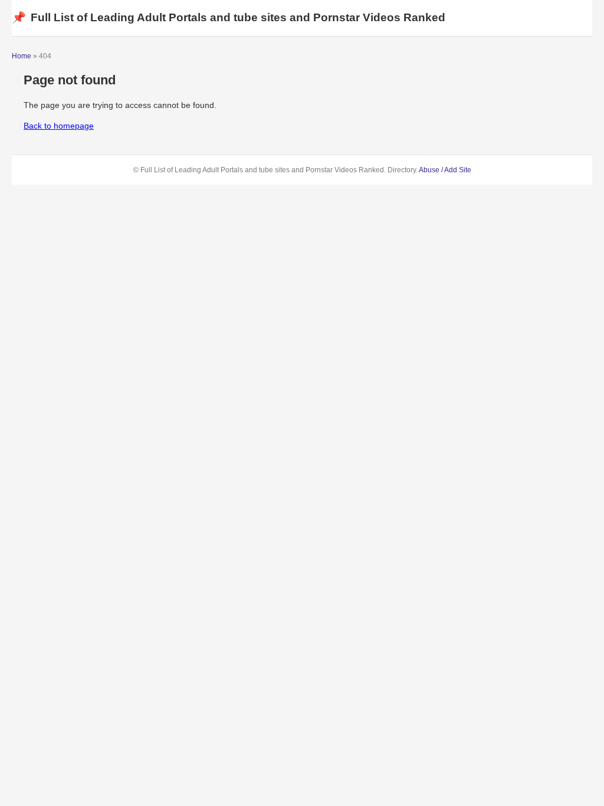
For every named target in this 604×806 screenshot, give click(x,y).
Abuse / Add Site (445, 170)
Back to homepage (59, 125)
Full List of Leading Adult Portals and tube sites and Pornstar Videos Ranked (228, 17)
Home (21, 56)
